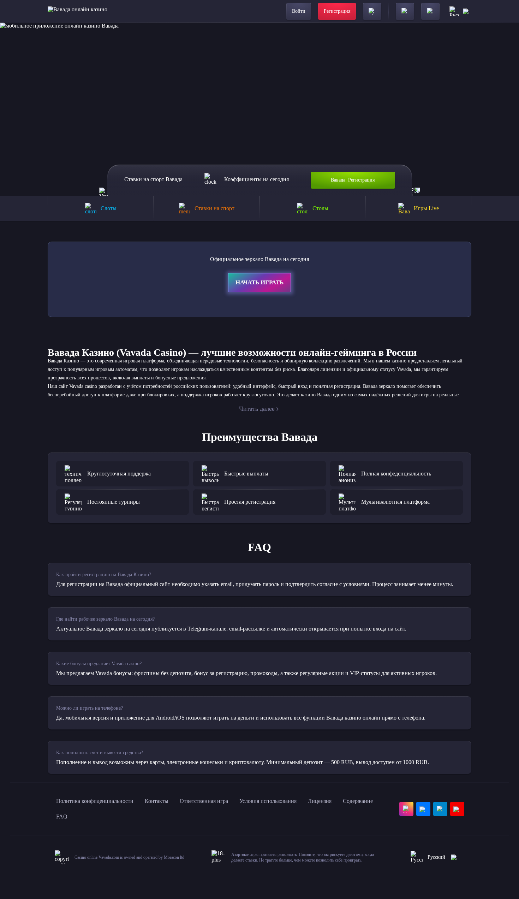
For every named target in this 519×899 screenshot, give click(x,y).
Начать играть (259, 282)
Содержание (358, 801)
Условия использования (268, 801)
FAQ (61, 817)
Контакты (156, 801)
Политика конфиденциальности (94, 801)
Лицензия (320, 801)
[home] (77, 11)
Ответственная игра (204, 801)
